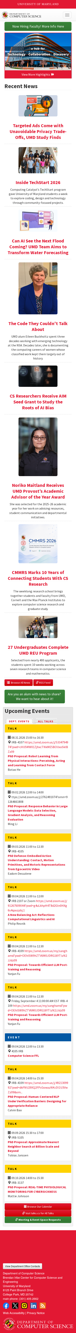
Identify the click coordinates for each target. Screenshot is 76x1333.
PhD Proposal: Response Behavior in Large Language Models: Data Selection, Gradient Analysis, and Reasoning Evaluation (38, 813)
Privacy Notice (36, 1313)
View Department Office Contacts (22, 1266)
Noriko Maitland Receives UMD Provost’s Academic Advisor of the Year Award (38, 491)
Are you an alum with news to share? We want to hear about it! (35, 696)
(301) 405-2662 (28, 1298)
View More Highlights (36, 74)
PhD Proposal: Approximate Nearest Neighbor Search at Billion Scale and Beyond (33, 1146)
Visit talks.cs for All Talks (39, 1213)
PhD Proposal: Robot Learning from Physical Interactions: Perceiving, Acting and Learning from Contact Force (36, 760)
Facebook (6, 1306)
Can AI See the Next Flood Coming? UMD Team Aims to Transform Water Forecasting (38, 247)
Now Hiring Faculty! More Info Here (38, 26)
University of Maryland (38, 4)
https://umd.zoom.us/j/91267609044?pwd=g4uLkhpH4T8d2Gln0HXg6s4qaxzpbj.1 (37, 905)
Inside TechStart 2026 (38, 182)
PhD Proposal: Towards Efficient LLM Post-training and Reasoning (38, 1017)
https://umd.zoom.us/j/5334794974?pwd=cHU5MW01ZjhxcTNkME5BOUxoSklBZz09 (38, 747)
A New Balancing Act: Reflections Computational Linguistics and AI (31, 917)
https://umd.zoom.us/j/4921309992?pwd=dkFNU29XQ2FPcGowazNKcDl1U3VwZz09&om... (38, 1087)
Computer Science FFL (23, 1056)
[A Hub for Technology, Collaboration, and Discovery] (38, 51)
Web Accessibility (14, 1313)
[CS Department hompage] (38, 1322)
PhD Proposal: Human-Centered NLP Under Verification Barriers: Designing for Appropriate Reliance (37, 1101)
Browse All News (20, 682)
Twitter (15, 1306)
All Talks (45, 721)
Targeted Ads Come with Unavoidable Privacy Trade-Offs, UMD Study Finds (38, 131)
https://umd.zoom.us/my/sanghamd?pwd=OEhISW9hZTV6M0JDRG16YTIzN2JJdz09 (37, 955)
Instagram (24, 1306)
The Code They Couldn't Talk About (38, 326)
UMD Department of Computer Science (31, 15)
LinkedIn (33, 1306)
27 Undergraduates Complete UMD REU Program (38, 650)
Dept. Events (21, 721)
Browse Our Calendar (39, 1206)
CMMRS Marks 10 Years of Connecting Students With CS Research (38, 578)
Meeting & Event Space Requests (39, 1219)
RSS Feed (44, 682)
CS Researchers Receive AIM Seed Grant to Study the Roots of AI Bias (38, 402)
